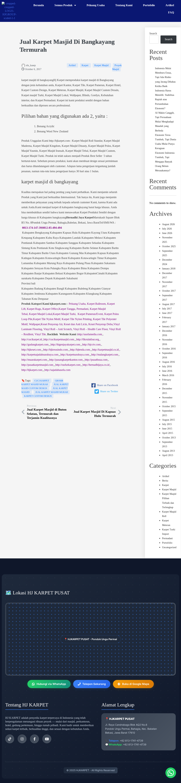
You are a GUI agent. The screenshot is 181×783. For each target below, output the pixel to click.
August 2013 (168, 451)
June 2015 (167, 428)
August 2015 (168, 419)
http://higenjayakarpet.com (65, 344)
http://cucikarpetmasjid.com (58, 339)
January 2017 (168, 326)
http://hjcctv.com (91, 344)
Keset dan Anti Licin (75, 324)
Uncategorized (169, 547)
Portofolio (167, 542)
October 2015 (169, 406)
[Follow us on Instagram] (22, 738)
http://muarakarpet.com (34, 359)
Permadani (82, 308)
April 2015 (167, 433)
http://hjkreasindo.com (55, 349)
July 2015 (167, 424)
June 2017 (167, 313)
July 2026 (167, 228)
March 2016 (168, 375)
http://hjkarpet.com (31, 369)
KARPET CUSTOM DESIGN (38, 396)
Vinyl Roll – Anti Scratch (57, 329)
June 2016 (167, 371)
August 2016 (168, 362)
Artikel (72, 65)
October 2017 (169, 291)
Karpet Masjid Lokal (40, 313)
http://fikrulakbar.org (87, 339)
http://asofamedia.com (90, 334)
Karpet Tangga (67, 308)
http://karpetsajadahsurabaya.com (39, 354)
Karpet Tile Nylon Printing (77, 319)
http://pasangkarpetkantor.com (66, 359)
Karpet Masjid (101, 65)
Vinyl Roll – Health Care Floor (90, 329)
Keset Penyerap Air (51, 324)
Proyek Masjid (117, 67)
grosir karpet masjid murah (42, 382)
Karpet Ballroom (96, 303)
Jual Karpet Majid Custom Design (45, 386)
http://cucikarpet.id (31, 339)
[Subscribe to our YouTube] (46, 738)
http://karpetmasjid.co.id (105, 349)
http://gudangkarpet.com (34, 344)
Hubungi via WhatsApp (51, 684)
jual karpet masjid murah (51, 392)
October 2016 (169, 348)
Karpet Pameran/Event (90, 313)
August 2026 (168, 224)
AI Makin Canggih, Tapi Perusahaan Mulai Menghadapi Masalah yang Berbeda (164, 122)
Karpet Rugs (34, 308)
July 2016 (167, 366)
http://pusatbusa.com (96, 359)
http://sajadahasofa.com (57, 369)
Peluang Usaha (77, 303)
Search (153, 33)
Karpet (85, 65)
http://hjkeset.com (31, 349)
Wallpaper (34, 324)
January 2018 (168, 268)
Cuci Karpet (42, 380)
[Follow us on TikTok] (9, 738)
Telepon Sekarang (94, 684)
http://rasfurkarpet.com (67, 364)
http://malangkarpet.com (104, 354)
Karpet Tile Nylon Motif (46, 319)
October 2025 (169, 246)
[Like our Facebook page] (34, 738)
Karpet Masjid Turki (64, 313)
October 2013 (169, 437)
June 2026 (167, 233)
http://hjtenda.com (80, 349)
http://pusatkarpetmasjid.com (37, 364)
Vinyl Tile (40, 334)
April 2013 (167, 455)
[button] (170, 772)
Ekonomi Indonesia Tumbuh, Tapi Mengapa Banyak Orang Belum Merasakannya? (164, 162)
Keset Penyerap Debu (100, 324)
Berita (165, 480)
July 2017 (167, 308)
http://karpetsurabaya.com (74, 354)
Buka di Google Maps (135, 684)
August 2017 (168, 304)
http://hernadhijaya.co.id (96, 364)
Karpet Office (50, 308)
